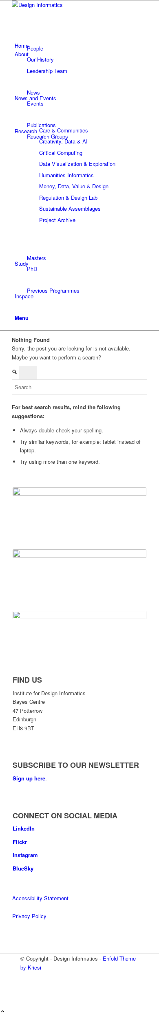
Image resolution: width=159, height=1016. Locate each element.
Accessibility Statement (40, 898)
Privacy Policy (29, 916)
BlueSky (23, 868)
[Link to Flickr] (25, 985)
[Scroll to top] (2, 1012)
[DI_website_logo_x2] (73, 5)
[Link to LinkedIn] (25, 976)
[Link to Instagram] (25, 994)
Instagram (25, 855)
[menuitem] (81, 70)
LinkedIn (24, 828)
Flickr (20, 842)
